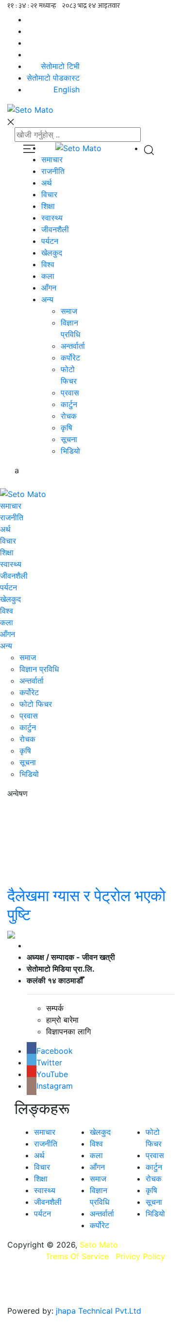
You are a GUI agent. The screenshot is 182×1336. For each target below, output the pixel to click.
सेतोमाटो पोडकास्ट (53, 78)
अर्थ (5, 529)
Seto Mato (99, 1245)
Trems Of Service (77, 1256)
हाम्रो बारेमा (62, 1020)
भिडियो (29, 774)
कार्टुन (27, 727)
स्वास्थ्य (10, 564)
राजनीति (11, 517)
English (66, 89)
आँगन (7, 634)
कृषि (25, 750)
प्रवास (28, 715)
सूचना (27, 762)
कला (6, 622)
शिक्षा (7, 552)
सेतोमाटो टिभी (60, 66)
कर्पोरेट (29, 692)
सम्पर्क (55, 1008)
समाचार (10, 506)
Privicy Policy (140, 1256)
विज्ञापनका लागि (68, 1031)
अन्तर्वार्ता (31, 680)
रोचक (27, 739)
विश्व (6, 611)
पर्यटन (8, 587)
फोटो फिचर (35, 704)
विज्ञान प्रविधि (39, 669)
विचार (8, 541)
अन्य (6, 646)
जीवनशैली (14, 576)
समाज (27, 657)
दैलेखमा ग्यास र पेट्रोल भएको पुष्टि (86, 905)
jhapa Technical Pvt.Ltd (98, 1311)
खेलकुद (10, 599)
